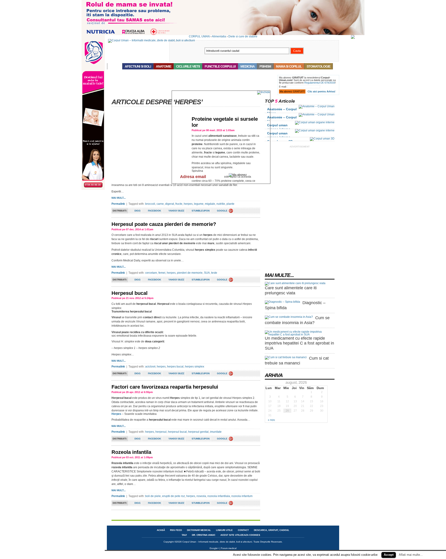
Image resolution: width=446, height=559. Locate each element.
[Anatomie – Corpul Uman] (316, 106)
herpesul (161, 431)
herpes (188, 203)
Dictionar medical (199, 530)
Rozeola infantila (131, 452)
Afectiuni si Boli (138, 66)
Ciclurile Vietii (188, 66)
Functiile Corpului (220, 66)
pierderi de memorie (190, 272)
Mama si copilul (289, 66)
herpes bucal (175, 366)
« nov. (271, 420)
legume (198, 203)
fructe (178, 203)
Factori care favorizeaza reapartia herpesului (165, 387)
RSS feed (176, 530)
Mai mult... (119, 197)
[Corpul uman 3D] (322, 138)
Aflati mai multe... (411, 554)
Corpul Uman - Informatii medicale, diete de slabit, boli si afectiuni (217, 541)
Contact (243, 530)
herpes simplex (194, 366)
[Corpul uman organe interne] (314, 122)
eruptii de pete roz (173, 496)
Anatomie (163, 66)
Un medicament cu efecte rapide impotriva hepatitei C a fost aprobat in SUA (299, 343)
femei (161, 272)
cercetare (151, 272)
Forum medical (228, 548)
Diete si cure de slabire (242, 36)
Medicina (247, 66)
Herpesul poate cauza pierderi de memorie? (164, 224)
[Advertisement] (191, 85)
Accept (389, 554)
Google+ (214, 548)
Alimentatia (219, 36)
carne (160, 203)
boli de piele (153, 496)
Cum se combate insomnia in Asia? (297, 320)
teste (214, 272)
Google (222, 210)
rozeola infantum (242, 496)
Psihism (265, 66)
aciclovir (150, 366)
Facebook (154, 210)
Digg (137, 210)
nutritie (220, 203)
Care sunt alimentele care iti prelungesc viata (291, 290)
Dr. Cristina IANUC (203, 535)
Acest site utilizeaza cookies (240, 535)
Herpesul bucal (130, 293)
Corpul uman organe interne (278, 127)
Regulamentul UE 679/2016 (319, 82)
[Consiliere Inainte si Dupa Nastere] (223, 34)
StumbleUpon (201, 210)
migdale (210, 203)
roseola (201, 496)
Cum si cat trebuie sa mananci (297, 361)
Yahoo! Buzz (176, 210)
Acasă (115, 66)
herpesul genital (198, 431)
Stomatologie (318, 66)
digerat (169, 203)
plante (230, 203)
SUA (207, 272)
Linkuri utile (224, 530)
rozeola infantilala (218, 496)
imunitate (216, 431)
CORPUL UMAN (199, 36)
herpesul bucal (177, 431)
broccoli (150, 203)
